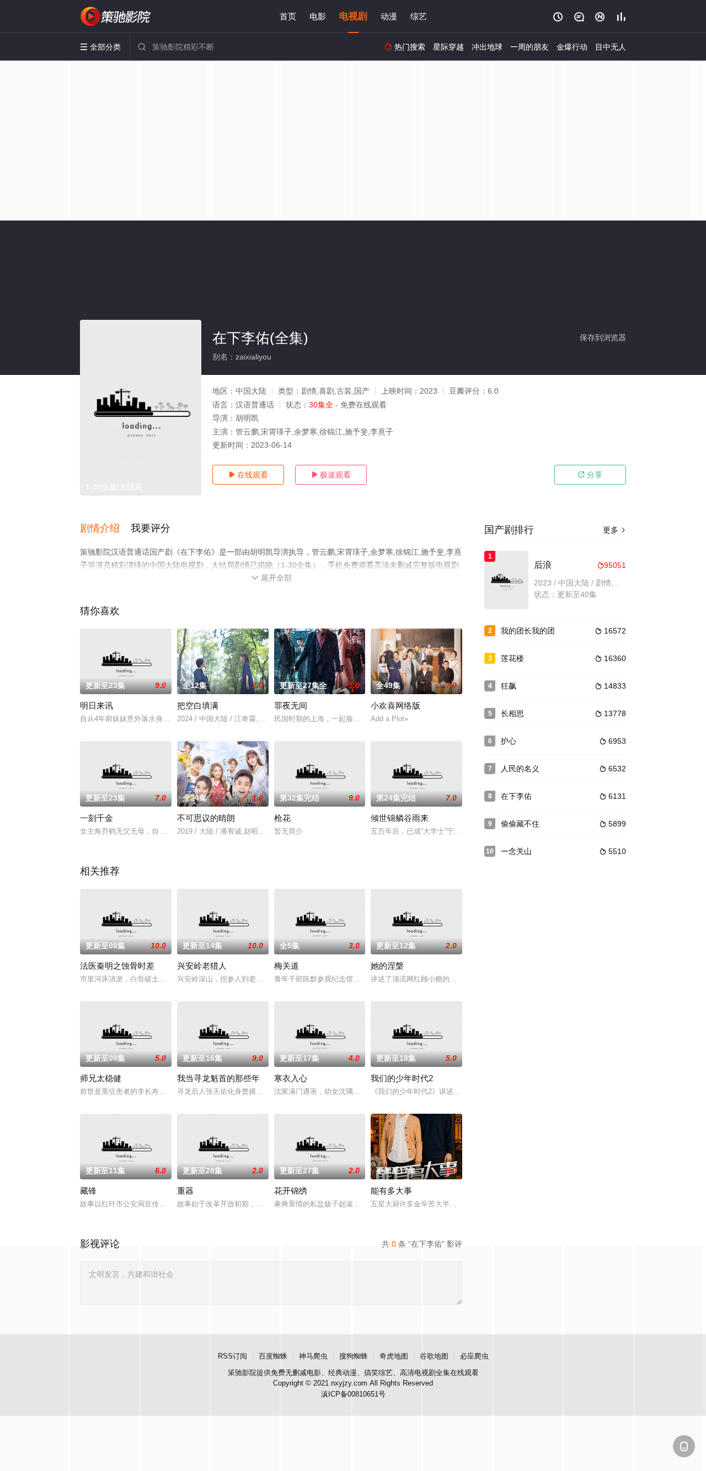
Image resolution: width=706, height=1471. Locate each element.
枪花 (282, 818)
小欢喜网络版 (395, 705)
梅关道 (286, 965)
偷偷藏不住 (520, 823)
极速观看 (331, 474)
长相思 (512, 713)
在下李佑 (516, 796)
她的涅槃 (387, 965)
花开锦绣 (290, 1190)
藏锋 (88, 1190)
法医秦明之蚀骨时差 (117, 965)
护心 (508, 741)
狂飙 (508, 685)
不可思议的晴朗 (206, 818)
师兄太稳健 (100, 1078)
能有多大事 (391, 1190)
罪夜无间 (290, 705)
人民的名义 (520, 768)
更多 (614, 529)
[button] (105, 528)
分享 (590, 474)
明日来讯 (96, 705)
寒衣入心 (290, 1078)
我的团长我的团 (528, 630)
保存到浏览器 (603, 337)
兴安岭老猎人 (202, 965)
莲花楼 (512, 658)
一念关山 (516, 851)
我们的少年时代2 (402, 1078)
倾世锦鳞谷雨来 (400, 818)
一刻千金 (96, 818)
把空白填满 (197, 705)
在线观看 (248, 474)
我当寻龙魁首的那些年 (218, 1078)
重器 (185, 1190)
